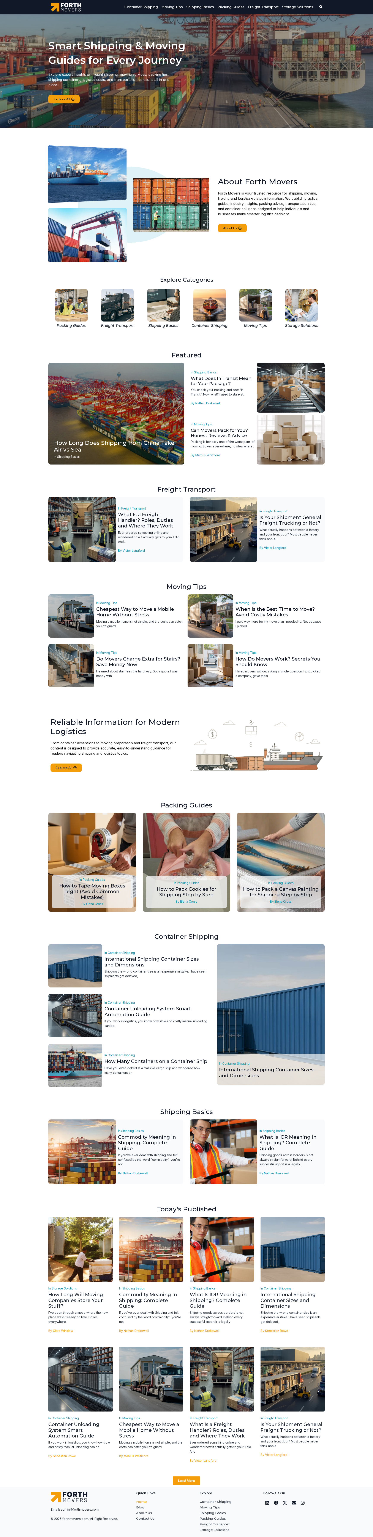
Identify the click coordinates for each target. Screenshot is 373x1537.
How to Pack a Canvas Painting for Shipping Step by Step (281, 892)
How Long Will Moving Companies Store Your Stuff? (75, 1300)
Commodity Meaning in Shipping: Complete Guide (147, 1142)
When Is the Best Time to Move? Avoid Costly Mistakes (275, 612)
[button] (186, 1480)
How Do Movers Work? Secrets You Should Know (277, 661)
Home (141, 1502)
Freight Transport (263, 7)
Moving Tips (172, 7)
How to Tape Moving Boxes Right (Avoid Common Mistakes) (92, 891)
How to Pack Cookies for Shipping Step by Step (186, 892)
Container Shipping (141, 7)
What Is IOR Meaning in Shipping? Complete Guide (287, 1142)
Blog (140, 1507)
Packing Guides (231, 7)
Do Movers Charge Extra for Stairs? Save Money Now (138, 661)
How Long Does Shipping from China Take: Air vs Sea (114, 446)
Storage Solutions (297, 7)
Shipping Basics (200, 7)
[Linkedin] (267, 1503)
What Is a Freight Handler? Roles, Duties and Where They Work (145, 520)
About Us (144, 1513)
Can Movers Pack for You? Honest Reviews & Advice (219, 433)
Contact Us (145, 1518)
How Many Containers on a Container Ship (155, 1061)
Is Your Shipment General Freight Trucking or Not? (290, 520)
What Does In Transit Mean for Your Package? (221, 381)
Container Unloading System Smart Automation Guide (147, 1011)
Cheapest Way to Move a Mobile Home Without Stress (135, 612)
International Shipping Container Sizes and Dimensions (151, 962)
